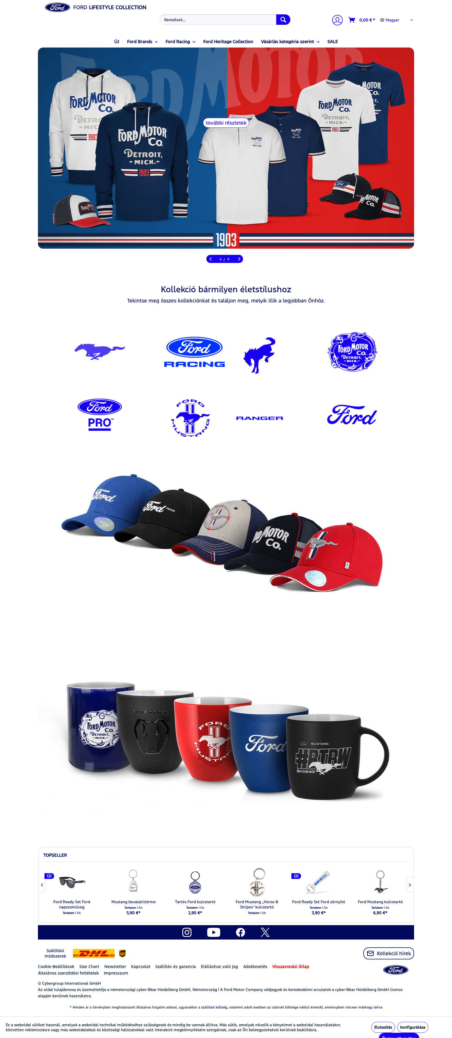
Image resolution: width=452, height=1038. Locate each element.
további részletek (226, 123)
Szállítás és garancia (175, 966)
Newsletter (115, 966)
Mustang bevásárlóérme (133, 901)
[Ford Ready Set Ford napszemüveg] (72, 882)
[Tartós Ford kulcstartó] (195, 882)
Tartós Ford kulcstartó (195, 901)
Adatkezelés (255, 966)
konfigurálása (412, 1027)
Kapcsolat (140, 966)
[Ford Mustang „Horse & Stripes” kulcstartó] (257, 882)
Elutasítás (383, 1027)
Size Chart (89, 966)
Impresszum (116, 973)
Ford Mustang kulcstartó (380, 901)
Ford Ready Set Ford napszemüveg (71, 904)
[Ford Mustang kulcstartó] (380, 882)
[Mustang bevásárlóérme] (133, 882)
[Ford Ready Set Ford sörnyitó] (319, 882)
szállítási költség (214, 1007)
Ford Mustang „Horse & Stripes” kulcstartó (257, 904)
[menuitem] (224, 19)
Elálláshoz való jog (219, 966)
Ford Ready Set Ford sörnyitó (318, 901)
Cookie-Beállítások (56, 966)
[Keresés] (283, 19)
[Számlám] (335, 20)
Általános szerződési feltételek (68, 973)
